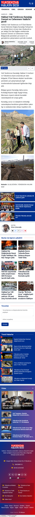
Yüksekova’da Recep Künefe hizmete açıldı (24, 274)
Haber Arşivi (8, 499)
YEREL (13, 9)
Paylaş (5, 68)
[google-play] (21, 478)
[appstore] (12, 478)
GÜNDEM (21, 9)
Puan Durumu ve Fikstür (23, 491)
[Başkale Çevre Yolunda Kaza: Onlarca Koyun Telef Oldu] (26, 245)
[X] (12, 474)
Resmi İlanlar (5, 507)
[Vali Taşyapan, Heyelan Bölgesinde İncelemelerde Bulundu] (6, 414)
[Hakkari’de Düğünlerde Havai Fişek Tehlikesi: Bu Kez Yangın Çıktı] (9, 245)
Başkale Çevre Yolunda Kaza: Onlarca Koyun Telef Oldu (24, 254)
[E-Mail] (12, 230)
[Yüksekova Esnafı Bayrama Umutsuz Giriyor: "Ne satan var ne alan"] (6, 436)
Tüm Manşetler (9, 496)
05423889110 (18, 464)
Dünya (6, 505)
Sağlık (16, 507)
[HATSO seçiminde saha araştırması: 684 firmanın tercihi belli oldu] (9, 265)
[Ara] (30, 3)
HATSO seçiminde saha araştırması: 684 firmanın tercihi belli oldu (8, 275)
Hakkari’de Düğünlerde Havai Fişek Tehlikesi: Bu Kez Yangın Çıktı (8, 254)
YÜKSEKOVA (5, 9)
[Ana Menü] (32, 3)
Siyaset (28, 505)
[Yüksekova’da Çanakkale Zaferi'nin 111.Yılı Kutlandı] (6, 421)
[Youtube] (25, 230)
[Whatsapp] (22, 474)
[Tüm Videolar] (33, 388)
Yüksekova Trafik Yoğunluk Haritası (8, 491)
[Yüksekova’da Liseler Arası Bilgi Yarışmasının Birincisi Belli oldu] (6, 428)
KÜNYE (31, 507)
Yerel (11, 14)
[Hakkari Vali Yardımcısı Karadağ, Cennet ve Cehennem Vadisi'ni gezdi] (17, 55)
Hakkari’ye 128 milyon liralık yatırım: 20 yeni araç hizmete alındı (9, 295)
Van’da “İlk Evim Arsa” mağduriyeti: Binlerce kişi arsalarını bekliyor (25, 295)
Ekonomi (16, 505)
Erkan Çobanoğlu (16, 227)
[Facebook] (15, 230)
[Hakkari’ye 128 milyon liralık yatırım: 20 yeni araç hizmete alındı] (9, 286)
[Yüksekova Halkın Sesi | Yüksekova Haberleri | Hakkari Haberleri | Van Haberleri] (10, 3)
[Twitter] (18, 230)
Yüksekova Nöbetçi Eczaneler (9, 486)
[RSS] (25, 474)
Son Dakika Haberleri (26, 496)
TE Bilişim (22, 512)
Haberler (4, 14)
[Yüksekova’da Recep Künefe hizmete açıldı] (26, 265)
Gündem (22, 505)
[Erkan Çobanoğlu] (5, 228)
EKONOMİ (29, 9)
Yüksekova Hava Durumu (24, 486)
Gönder (5, 324)
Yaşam (12, 507)
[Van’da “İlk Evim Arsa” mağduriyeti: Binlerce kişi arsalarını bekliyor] (26, 286)
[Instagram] (22, 230)
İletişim (26, 507)
